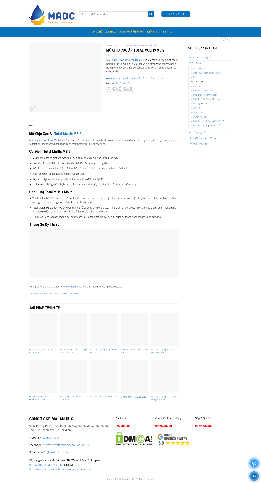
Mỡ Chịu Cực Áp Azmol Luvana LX (70, 398)
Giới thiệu (110, 32)
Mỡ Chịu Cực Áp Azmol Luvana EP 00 (162, 351)
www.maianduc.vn (50, 437)
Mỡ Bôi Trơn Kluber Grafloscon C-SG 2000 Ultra (42, 398)
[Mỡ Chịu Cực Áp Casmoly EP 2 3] (134, 329)
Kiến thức (153, 32)
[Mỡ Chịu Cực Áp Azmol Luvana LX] (73, 376)
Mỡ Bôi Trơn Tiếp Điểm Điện (204, 94)
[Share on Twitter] (114, 89)
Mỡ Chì (194, 77)
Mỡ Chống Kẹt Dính (200, 103)
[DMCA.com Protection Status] (134, 438)
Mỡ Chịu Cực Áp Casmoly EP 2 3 (134, 351)
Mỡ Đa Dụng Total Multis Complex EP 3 (40, 351)
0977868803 (124, 426)
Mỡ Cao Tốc (196, 108)
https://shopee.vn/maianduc (46, 465)
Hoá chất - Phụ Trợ (197, 143)
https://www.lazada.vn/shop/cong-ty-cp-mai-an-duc (60, 469)
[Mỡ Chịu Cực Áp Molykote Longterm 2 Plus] (165, 376)
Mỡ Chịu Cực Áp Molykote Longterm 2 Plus (163, 398)
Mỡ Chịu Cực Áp (199, 81)
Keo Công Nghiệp (197, 132)
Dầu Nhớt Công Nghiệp (200, 57)
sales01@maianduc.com (53, 452)
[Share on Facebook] (108, 89)
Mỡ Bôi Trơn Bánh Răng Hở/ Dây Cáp (208, 121)
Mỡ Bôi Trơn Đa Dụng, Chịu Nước (206, 99)
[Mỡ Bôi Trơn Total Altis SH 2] (134, 376)
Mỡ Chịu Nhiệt (197, 68)
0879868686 (203, 426)
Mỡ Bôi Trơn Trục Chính (202, 90)
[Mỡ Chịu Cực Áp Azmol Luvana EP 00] (165, 329)
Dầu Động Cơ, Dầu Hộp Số (202, 138)
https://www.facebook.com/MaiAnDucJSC (68, 445)
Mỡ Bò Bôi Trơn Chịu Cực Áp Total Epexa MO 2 (73, 351)
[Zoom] (33, 108)
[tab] (32, 126)
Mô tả (32, 125)
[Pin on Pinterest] (125, 89)
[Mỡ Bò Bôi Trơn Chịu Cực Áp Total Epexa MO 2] (73, 329)
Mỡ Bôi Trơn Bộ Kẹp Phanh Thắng (206, 125)
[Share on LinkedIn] (130, 89)
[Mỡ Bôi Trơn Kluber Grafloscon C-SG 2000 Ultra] (43, 376)
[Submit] (151, 14)
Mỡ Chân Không (198, 116)
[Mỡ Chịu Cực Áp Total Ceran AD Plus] (104, 329)
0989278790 (163, 426)
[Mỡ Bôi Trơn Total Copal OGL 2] (104, 376)
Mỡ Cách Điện (197, 112)
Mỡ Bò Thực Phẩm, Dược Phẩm (205, 72)
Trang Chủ (95, 32)
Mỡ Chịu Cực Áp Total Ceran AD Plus (103, 351)
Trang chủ (112, 45)
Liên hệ (167, 32)
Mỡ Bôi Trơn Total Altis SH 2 (134, 396)
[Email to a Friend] (119, 89)
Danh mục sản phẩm (131, 32)
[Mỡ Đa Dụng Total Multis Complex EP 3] (43, 329)
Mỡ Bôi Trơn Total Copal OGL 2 (103, 398)
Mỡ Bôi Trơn (194, 63)
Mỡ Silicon (195, 86)
